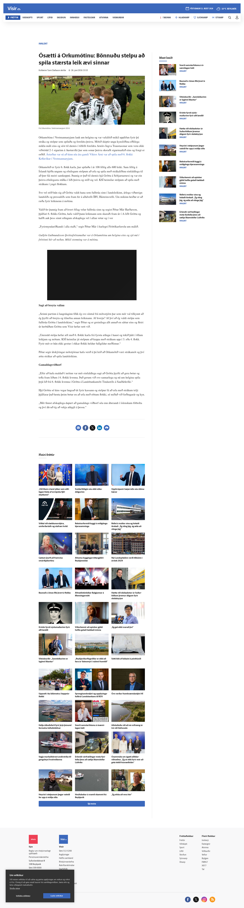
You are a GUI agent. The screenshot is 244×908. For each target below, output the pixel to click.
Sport (181, 848)
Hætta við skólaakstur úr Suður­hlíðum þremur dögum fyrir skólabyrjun (126, 596)
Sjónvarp (183, 858)
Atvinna (205, 848)
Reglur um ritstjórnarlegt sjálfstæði (40, 852)
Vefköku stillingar (23, 896)
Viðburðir (206, 851)
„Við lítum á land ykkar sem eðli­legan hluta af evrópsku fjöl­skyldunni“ (54, 492)
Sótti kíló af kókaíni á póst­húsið (126, 659)
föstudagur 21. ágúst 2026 (201, 8)
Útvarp (182, 862)
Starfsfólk (63, 869)
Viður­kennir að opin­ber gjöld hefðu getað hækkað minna (191, 180)
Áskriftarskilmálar (66, 865)
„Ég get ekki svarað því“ (122, 627)
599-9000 (37, 868)
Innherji (205, 840)
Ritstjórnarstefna (66, 862)
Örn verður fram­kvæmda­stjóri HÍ (127, 694)
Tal (203, 869)
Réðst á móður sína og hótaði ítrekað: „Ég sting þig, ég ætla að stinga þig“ (126, 526)
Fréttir (182, 840)
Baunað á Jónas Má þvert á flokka (55, 593)
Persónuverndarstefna (38, 857)
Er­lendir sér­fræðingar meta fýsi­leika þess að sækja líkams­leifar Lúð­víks (90, 760)
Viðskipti (183, 844)
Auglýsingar (64, 855)
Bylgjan (205, 858)
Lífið (181, 851)
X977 (204, 866)
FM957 (205, 862)
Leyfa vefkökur (57, 896)
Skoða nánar (15, 888)
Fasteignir (206, 844)
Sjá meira (92, 804)
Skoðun (182, 855)
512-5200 (67, 851)
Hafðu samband (66, 858)
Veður (204, 855)
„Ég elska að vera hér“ (121, 795)
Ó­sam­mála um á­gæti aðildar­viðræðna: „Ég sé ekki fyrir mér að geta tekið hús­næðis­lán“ (127, 760)
